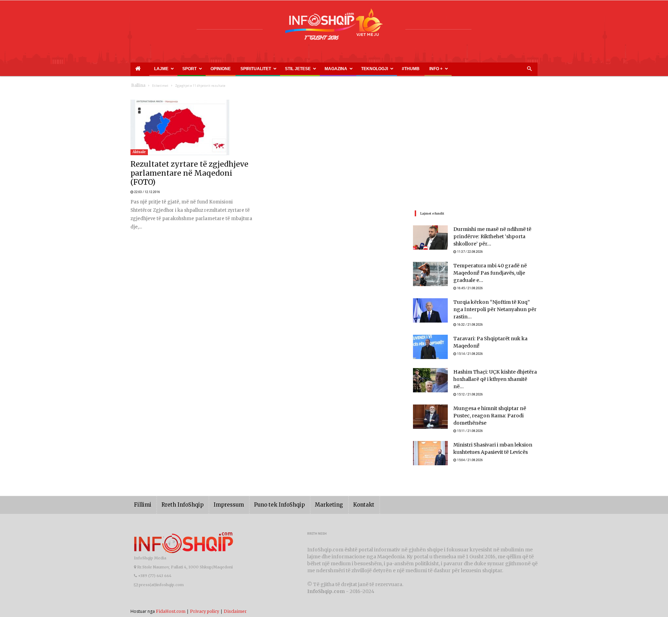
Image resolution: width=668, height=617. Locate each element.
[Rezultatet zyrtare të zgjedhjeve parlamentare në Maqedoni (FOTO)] (192, 127)
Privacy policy (204, 603)
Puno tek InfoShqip (264, 497)
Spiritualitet (233, 68)
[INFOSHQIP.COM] (334, 27)
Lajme (156, 68)
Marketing (308, 497)
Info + (378, 68)
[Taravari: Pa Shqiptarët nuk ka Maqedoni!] (430, 346)
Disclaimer (235, 603)
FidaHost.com (170, 603)
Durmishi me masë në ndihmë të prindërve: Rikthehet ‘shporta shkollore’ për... (495, 237)
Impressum (218, 497)
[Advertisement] (475, 148)
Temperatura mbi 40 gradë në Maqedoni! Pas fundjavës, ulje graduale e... (494, 274)
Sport (178, 68)
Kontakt (340, 497)
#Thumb (357, 68)
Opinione (205, 68)
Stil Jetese (267, 68)
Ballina (137, 85)
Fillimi (141, 497)
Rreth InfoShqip (177, 497)
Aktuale (139, 152)
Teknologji (327, 68)
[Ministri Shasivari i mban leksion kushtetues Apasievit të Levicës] (430, 446)
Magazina (297, 68)
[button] (529, 69)
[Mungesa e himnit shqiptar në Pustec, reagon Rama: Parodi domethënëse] (430, 412)
